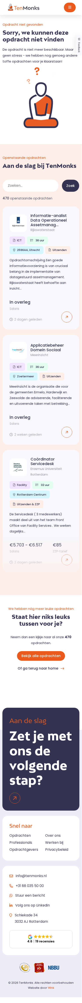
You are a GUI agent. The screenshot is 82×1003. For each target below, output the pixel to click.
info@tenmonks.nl (31, 875)
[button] (40, 939)
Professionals (20, 842)
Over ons (53, 835)
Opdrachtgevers (23, 849)
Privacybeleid (56, 849)
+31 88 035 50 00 (30, 885)
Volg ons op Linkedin (32, 905)
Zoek (70, 185)
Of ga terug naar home (38, 668)
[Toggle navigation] (70, 7)
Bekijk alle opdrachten (41, 655)
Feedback (79, 46)
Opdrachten (20, 835)
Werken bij (54, 842)
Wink (51, 988)
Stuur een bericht (30, 895)
